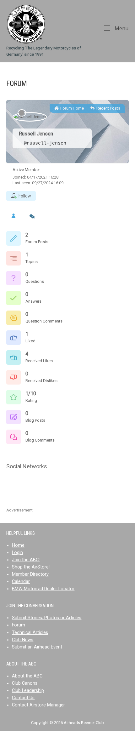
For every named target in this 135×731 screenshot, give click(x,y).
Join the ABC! (26, 560)
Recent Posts (107, 108)
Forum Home (71, 108)
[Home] (26, 24)
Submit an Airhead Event (37, 647)
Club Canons (24, 683)
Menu (121, 28)
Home (18, 545)
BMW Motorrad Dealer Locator (43, 588)
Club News (22, 639)
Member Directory (30, 574)
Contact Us (23, 697)
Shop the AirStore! (31, 567)
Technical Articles (30, 632)
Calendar (21, 581)
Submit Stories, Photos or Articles (46, 617)
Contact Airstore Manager (38, 705)
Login (17, 552)
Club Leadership (28, 690)
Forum (18, 625)
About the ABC (27, 676)
